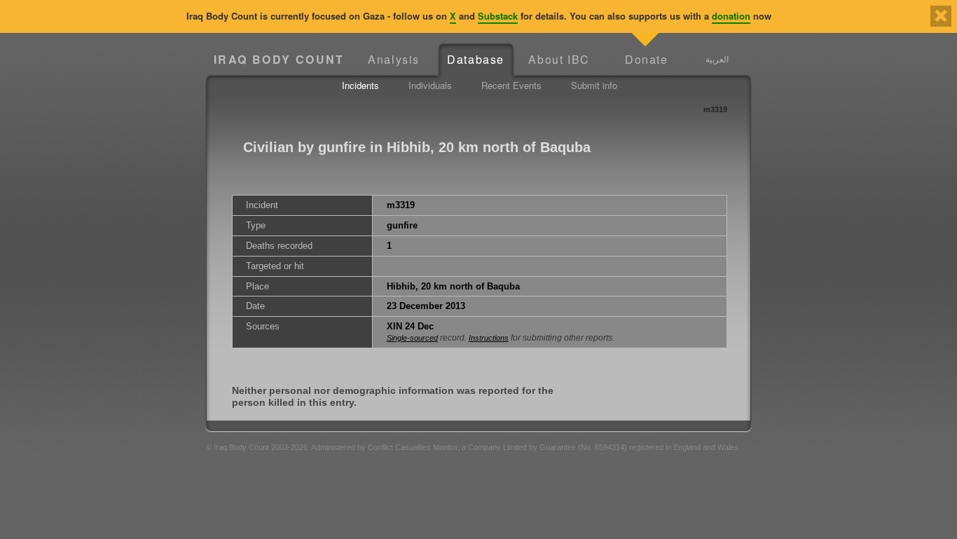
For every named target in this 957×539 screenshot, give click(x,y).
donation (731, 15)
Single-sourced (412, 338)
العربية (717, 59)
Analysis (394, 59)
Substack (498, 15)
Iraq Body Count (279, 59)
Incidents (360, 85)
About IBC (558, 59)
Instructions (489, 338)
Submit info (594, 85)
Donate (646, 59)
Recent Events (511, 85)
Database (475, 59)
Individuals (430, 85)
